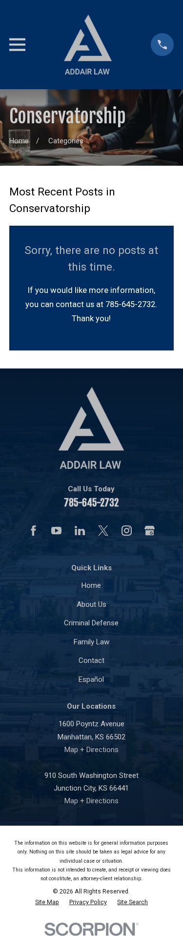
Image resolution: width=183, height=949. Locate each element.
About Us (91, 604)
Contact (91, 660)
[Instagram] (127, 530)
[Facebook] (33, 530)
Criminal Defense (91, 623)
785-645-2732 (91, 503)
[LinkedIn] (80, 530)
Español (91, 679)
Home (91, 585)
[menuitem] (47, 902)
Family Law (91, 642)
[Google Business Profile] (149, 530)
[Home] (88, 44)
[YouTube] (56, 530)
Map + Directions (91, 749)
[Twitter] (103, 530)
